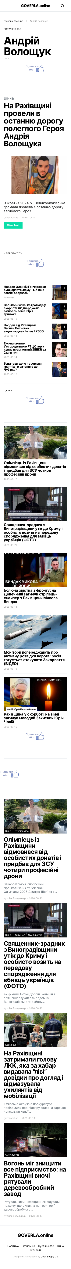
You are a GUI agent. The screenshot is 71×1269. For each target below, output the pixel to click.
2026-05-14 (10, 335)
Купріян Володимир (15, 898)
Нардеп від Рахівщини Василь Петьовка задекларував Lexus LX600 (24, 328)
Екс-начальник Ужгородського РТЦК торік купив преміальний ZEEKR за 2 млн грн (25, 347)
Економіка (28, 1246)
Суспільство (22, 831)
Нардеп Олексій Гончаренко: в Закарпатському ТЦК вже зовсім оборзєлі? (25, 290)
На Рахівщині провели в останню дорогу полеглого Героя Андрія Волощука (34, 124)
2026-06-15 (10, 318)
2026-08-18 (10, 606)
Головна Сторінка (13, 21)
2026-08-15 (10, 726)
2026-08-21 (10, 545)
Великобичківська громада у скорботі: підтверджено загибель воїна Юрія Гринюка (25, 309)
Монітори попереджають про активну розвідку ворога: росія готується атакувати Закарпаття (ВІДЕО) (34, 658)
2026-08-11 (10, 297)
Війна (9, 98)
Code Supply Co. (50, 1256)
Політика (13, 1246)
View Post (13, 225)
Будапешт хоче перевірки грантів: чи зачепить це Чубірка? (23, 366)
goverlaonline (11, 217)
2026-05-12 (10, 374)
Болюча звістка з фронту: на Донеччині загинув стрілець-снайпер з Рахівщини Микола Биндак (31, 596)
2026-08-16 (10, 668)
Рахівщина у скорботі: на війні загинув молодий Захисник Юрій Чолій (34, 718)
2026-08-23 (10, 479)
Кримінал (20, 934)
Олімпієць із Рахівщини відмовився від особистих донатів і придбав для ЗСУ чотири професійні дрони (35, 469)
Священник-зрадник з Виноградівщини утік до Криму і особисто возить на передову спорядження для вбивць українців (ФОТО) (33, 532)
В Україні (35, 1250)
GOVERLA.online (35, 5)
